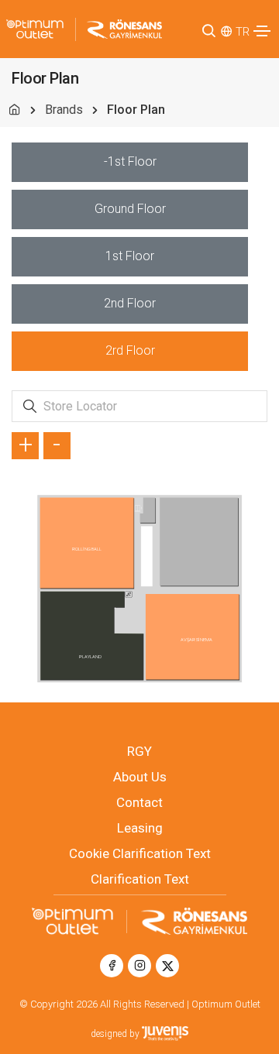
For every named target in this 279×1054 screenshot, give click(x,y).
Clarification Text (140, 879)
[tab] (130, 162)
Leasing (140, 828)
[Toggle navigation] (261, 31)
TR (243, 32)
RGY (139, 751)
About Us (140, 776)
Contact (139, 802)
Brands (64, 109)
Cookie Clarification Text (140, 853)
